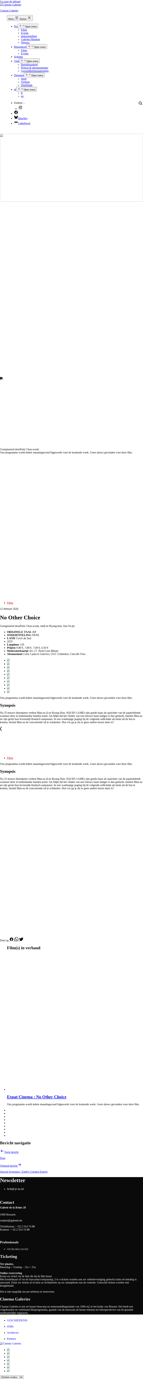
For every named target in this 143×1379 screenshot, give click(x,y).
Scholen (18, 56)
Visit (16, 61)
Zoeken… (19, 102)
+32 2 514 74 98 (25, 1226)
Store (24, 78)
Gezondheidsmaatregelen (35, 70)
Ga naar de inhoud (10, 1)
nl (15, 89)
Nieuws (25, 42)
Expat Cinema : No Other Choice (36, 1097)
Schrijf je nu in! (15, 1188)
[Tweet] (21, 940)
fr (22, 92)
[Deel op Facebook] (11, 940)
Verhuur (25, 81)
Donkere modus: (10, 1377)
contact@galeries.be (11, 1220)
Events (24, 33)
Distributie (26, 85)
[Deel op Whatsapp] (16, 940)
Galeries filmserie (30, 39)
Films (24, 29)
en (22, 96)
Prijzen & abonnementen (34, 67)
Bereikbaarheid (29, 64)
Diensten (19, 75)
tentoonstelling (29, 36)
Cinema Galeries (9, 10)
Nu (15, 26)
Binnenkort (20, 46)
